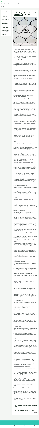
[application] (11, 3)
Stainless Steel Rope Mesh (5, 30)
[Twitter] (15, 46)
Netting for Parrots (5, 16)
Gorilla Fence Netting (5, 23)
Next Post (33, 417)
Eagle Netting (4, 20)
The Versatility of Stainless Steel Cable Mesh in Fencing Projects (24, 410)
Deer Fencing (4, 22)
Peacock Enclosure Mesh (5, 19)
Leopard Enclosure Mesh (5, 26)
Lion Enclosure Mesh (5, 27)
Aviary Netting (4, 13)
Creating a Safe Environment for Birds (20, 401)
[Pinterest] (17, 46)
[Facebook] (13, 46)
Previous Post (17, 417)
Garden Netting (4, 34)
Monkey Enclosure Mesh (5, 24)
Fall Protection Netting (5, 31)
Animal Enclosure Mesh (5, 15)
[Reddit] (20, 46)
